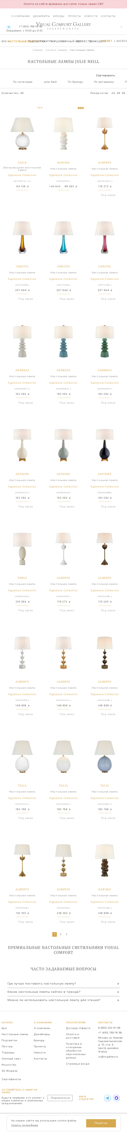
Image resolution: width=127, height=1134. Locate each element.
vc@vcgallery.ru (108, 1057)
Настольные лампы (17, 41)
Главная (38, 50)
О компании (20, 16)
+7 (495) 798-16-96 (110, 1033)
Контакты (108, 16)
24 (113, 93)
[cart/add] (26, 195)
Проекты (74, 16)
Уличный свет (67, 41)
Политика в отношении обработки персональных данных (76, 1051)
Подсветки (33, 41)
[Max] (116, 1098)
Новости (91, 16)
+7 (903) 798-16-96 (24, 29)
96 (123, 93)
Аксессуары (121, 41)
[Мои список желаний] (110, 28)
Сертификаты (11, 1079)
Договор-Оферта (78, 1028)
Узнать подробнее (24, 1125)
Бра (4, 41)
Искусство (81, 41)
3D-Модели (94, 41)
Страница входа (78, 1064)
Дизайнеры (41, 16)
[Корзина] (118, 28)
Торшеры (54, 41)
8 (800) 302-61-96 (109, 1028)
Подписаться (60, 1098)
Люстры (44, 41)
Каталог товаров (56, 50)
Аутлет (106, 41)
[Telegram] (8, 27)
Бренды (58, 16)
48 (118, 93)
